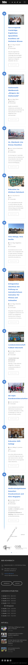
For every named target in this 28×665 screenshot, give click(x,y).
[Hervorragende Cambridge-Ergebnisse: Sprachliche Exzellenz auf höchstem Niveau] (16, 20)
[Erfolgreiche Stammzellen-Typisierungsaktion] (4, 635)
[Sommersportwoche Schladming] (4, 649)
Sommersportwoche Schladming (14, 648)
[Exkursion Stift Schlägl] (16, 434)
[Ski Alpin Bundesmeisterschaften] (16, 388)
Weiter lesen (13, 65)
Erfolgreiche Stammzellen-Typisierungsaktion (15, 634)
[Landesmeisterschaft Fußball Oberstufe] (16, 337)
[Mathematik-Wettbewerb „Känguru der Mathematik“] (16, 80)
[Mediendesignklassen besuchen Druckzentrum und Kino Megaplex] (16, 481)
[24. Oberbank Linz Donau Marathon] (16, 135)
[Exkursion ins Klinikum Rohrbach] (16, 182)
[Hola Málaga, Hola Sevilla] (16, 229)
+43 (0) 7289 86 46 (9, 573)
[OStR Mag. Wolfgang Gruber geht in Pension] (4, 628)
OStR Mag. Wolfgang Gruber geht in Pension (16, 627)
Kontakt (17, 583)
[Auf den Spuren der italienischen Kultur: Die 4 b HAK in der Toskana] (4, 641)
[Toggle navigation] (25, 2)
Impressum (7, 583)
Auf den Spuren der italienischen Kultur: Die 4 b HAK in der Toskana (17, 641)
